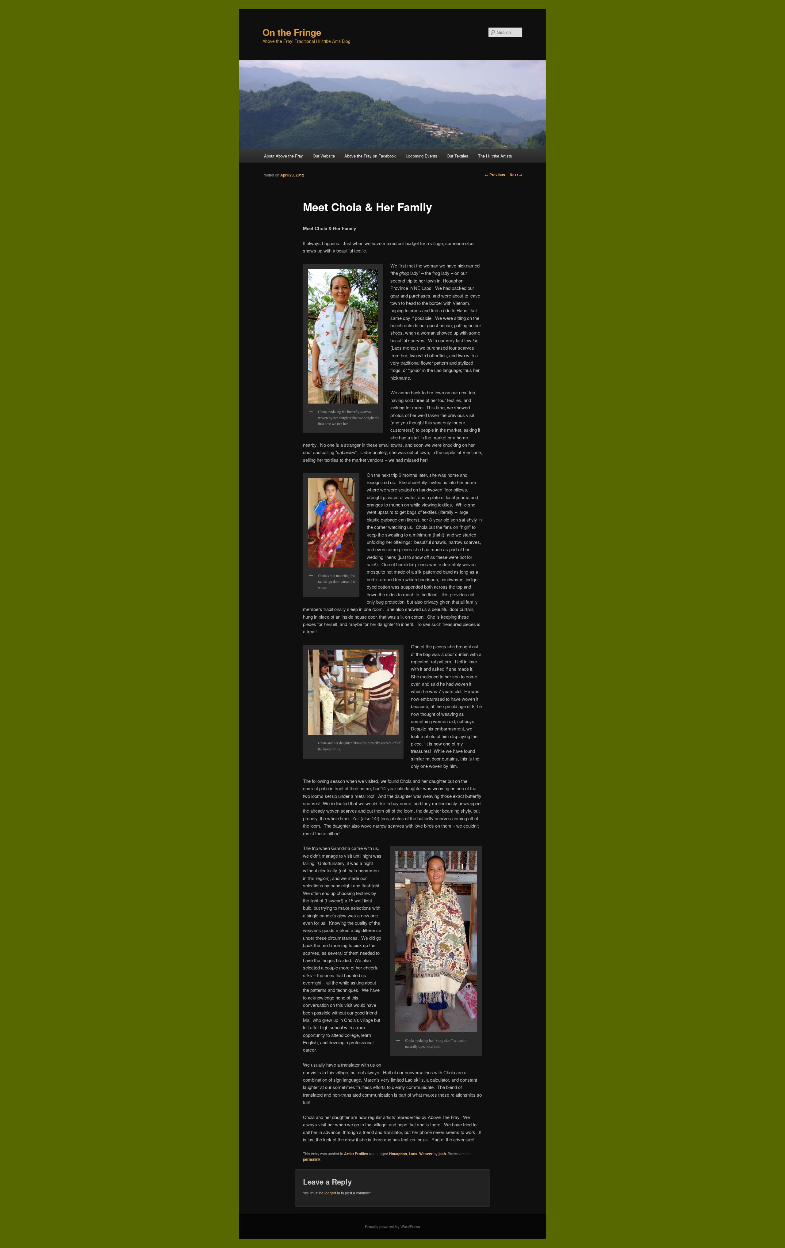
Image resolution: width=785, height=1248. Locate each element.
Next (516, 174)
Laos (413, 1153)
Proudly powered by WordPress (392, 1226)
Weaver (426, 1153)
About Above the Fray (283, 156)
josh (442, 1153)
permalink (311, 1159)
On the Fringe (291, 32)
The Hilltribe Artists (495, 156)
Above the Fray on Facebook (370, 156)
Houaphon (398, 1153)
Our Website (324, 156)
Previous (495, 174)
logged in (332, 1192)
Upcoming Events (421, 156)
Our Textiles (457, 156)
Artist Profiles (356, 1153)
